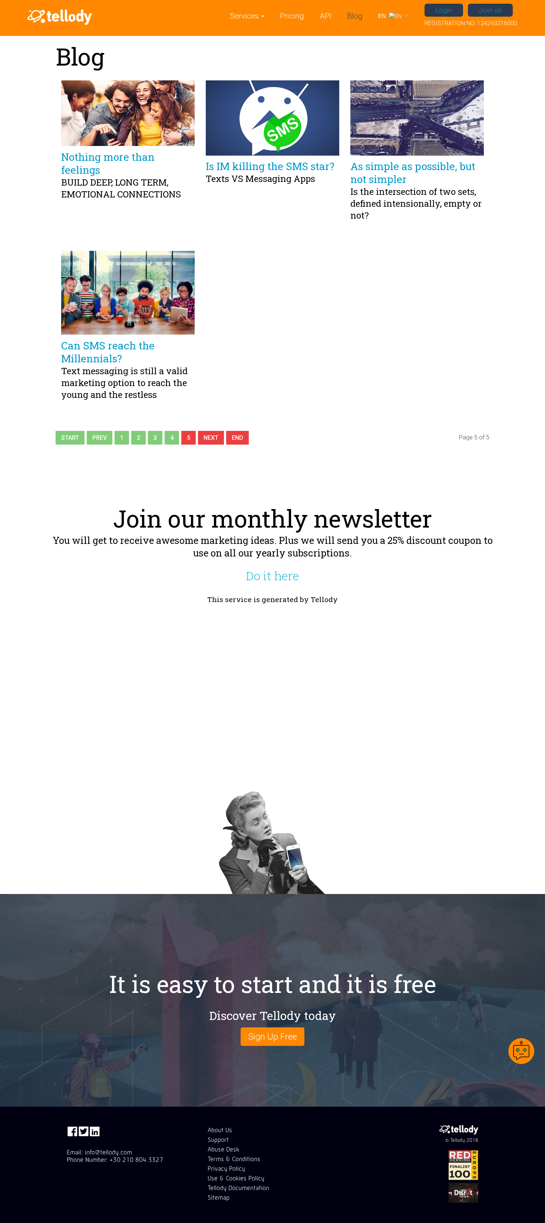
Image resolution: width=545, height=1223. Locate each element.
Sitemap (218, 1197)
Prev (99, 437)
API (325, 15)
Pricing (292, 15)
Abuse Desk (223, 1149)
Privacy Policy (226, 1168)
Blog (355, 15)
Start (70, 437)
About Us (220, 1130)
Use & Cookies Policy (236, 1178)
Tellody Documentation (238, 1188)
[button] (393, 16)
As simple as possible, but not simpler (412, 172)
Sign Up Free (272, 1036)
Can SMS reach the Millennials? (108, 352)
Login (443, 10)
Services (245, 15)
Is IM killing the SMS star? (270, 166)
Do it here (272, 576)
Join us (490, 10)
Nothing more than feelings (108, 163)
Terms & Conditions (234, 1159)
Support (218, 1139)
